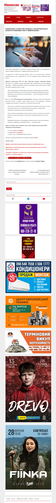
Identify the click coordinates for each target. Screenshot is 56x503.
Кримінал (28, 17)
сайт (14, 132)
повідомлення (27, 157)
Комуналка (9, 21)
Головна (8, 17)
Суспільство (40, 17)
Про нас (13, 498)
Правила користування (22, 498)
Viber (15, 130)
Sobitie (36, 137)
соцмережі (20, 132)
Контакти (36, 498)
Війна (30, 21)
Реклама (31, 498)
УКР (22, 5)
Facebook (38, 161)
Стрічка (18, 17)
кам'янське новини (13, 157)
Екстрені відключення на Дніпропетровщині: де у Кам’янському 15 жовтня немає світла (40, 172)
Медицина (20, 21)
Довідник (41, 21)
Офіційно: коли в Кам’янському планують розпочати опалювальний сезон (24, 144)
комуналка (20, 157)
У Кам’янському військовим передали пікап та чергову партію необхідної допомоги (17, 172)
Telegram (21, 130)
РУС (22, 7)
